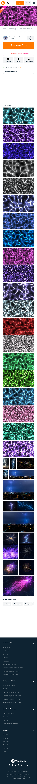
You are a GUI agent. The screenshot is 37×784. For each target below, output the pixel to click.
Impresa (5, 722)
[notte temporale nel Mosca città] (15, 485)
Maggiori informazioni (11, 71)
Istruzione (6, 726)
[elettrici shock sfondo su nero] (11, 474)
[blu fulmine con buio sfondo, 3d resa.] (11, 528)
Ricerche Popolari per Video (12, 767)
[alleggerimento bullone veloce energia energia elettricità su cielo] (6, 462)
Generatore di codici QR (10, 739)
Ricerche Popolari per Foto (11, 764)
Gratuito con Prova (19, 46)
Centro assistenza (8, 778)
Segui (30, 39)
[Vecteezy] (3, 3)
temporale (17, 669)
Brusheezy (6, 712)
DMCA (5, 754)
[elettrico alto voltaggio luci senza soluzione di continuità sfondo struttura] (18, 115)
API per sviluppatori (9, 729)
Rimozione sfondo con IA (11, 736)
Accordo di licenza (9, 750)
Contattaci (6, 782)
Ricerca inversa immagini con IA (13, 733)
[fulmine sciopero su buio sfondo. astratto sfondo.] (10, 560)
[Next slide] (29, 669)
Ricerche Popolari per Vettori (12, 761)
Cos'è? (19, 67)
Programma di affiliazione (11, 757)
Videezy (5, 719)
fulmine (7, 669)
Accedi (28, 3)
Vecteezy (6, 716)
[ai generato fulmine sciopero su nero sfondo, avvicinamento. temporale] (10, 517)
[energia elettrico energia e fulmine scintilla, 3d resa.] (10, 585)
